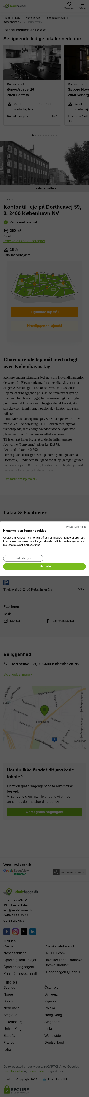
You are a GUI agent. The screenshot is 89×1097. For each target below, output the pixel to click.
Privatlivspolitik (76, 526)
